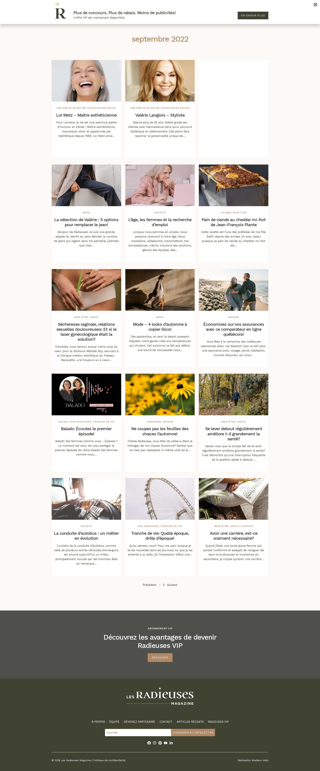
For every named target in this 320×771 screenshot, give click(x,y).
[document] (160, 385)
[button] (315, 4)
